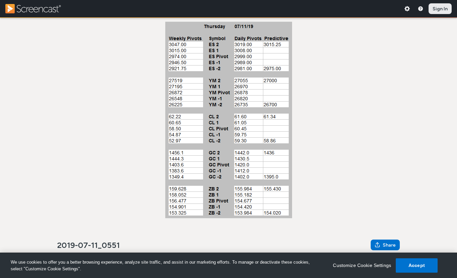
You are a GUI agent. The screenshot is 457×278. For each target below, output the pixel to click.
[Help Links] (420, 8)
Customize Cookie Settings (362, 265)
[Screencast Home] (37, 8)
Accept (416, 265)
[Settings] (407, 8)
